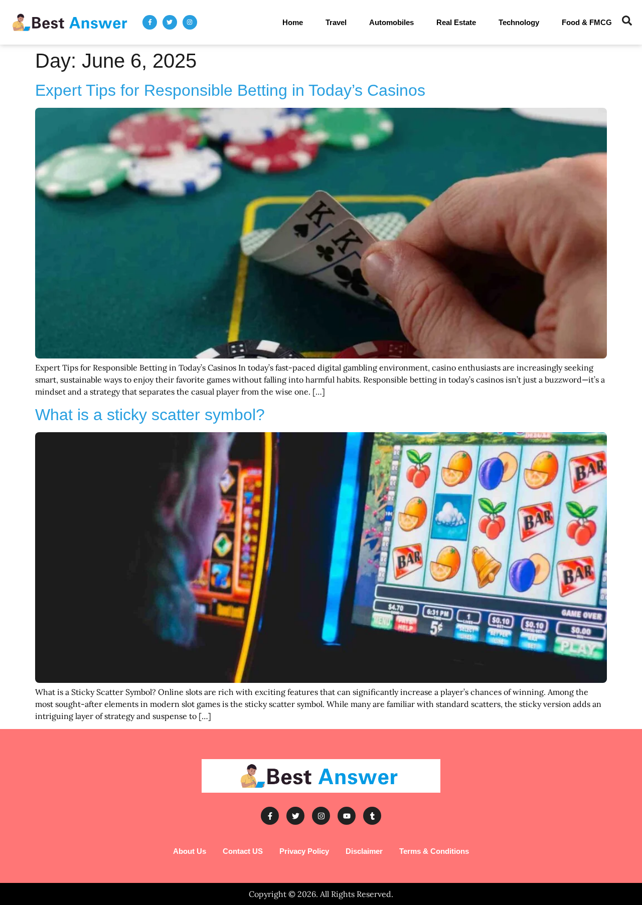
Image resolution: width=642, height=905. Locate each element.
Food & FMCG (587, 22)
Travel (336, 22)
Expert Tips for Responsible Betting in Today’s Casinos (230, 90)
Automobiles (391, 22)
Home (292, 22)
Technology (519, 22)
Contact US (243, 851)
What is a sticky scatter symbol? (150, 415)
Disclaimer (364, 851)
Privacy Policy (304, 851)
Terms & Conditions (434, 851)
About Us (189, 851)
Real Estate (456, 22)
